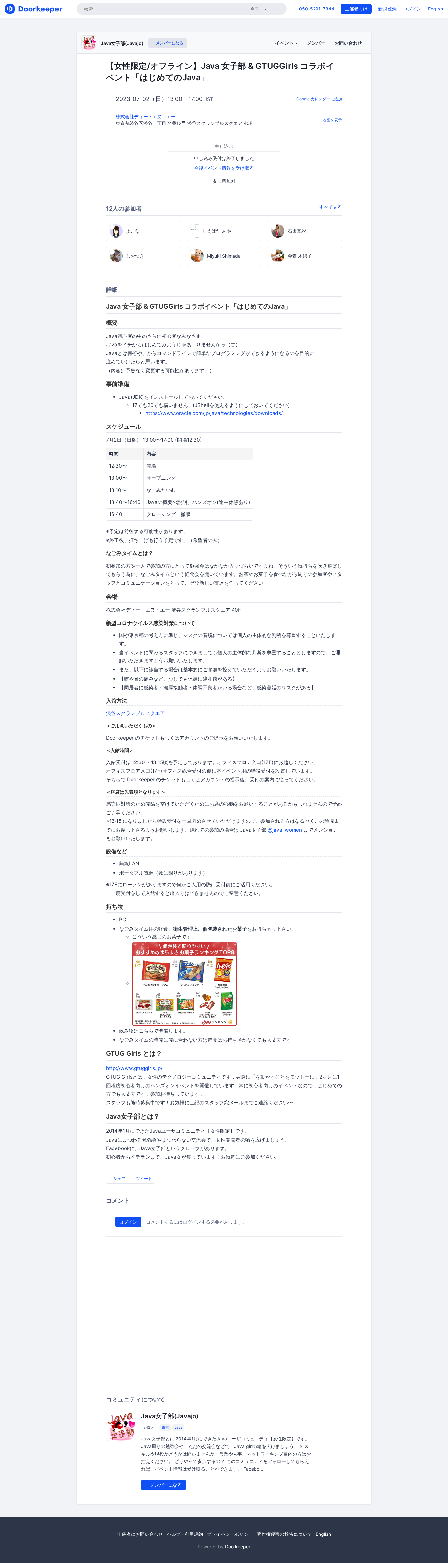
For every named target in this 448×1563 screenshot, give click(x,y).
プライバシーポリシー (230, 1534)
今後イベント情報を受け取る (224, 168)
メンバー (316, 43)
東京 (165, 1427)
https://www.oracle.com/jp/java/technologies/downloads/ (214, 413)
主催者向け (356, 8)
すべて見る (330, 207)
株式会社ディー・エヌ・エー (146, 116)
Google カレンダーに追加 (319, 98)
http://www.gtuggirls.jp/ (134, 1068)
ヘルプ (174, 1534)
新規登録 (387, 8)
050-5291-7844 (316, 8)
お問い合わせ (348, 43)
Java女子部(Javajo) (122, 43)
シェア (118, 1178)
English (435, 8)
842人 (148, 1427)
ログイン (412, 8)
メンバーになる (169, 42)
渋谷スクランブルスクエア (135, 713)
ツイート (143, 1178)
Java (178, 1427)
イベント (285, 43)
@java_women (285, 830)
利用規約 (194, 1534)
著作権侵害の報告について (284, 1534)
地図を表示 (332, 119)
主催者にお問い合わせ (140, 1534)
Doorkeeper (237, 1546)
